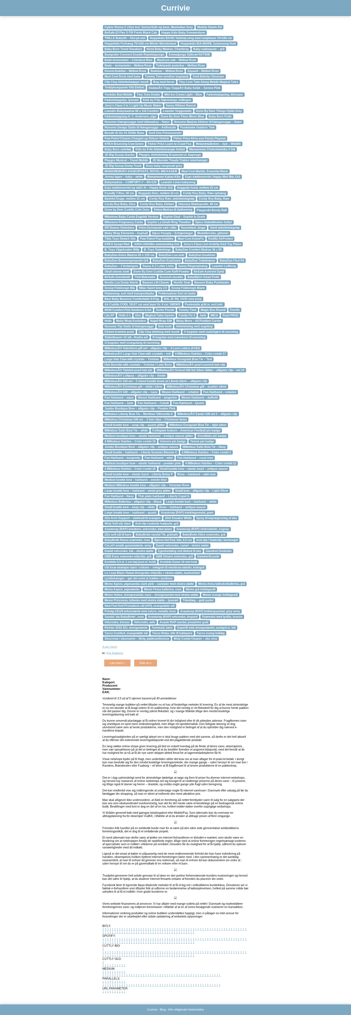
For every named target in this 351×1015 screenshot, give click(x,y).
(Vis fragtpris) (114, 653)
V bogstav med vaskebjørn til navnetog (211, 331)
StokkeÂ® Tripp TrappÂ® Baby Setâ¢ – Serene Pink (184, 87)
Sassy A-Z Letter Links (158, 266)
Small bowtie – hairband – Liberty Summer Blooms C (141, 452)
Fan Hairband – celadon (219, 392)
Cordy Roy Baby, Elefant (157, 204)
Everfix (235, 309)
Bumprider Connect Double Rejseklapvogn (134, 54)
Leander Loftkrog (224, 266)
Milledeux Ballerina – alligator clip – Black (133, 501)
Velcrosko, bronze (117, 622)
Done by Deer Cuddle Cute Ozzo (127, 209)
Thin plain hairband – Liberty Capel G (163, 496)
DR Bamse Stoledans (119, 227)
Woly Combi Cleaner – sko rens (195, 638)
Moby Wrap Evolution (131, 320)
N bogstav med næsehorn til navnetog (178, 337)
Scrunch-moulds (171, 277)
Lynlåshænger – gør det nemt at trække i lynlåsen (139, 578)
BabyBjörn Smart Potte (203, 277)
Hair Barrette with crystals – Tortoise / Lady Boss (138, 364)
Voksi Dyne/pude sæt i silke (158, 227)
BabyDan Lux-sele (171, 255)
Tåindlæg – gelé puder (198, 600)
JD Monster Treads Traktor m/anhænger (179, 160)
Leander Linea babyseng (178, 182)
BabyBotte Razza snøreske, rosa (127, 540)
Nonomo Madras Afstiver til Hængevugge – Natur (208, 121)
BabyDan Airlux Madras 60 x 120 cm (129, 255)
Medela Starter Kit (209, 27)
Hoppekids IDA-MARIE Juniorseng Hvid (208, 43)
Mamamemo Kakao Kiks (164, 176)
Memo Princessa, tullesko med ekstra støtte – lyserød (141, 600)
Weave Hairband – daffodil (199, 397)
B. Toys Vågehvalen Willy (122, 249)
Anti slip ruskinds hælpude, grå (156, 523)
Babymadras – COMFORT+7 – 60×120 (130, 182)
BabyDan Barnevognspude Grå (126, 260)
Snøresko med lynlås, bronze (222, 616)
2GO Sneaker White (178, 518)
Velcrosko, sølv (144, 622)
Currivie (175, 8)
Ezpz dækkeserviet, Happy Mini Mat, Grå (212, 176)
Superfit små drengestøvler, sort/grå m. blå (206, 627)
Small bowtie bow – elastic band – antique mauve (194, 468)
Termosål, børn (162, 627)
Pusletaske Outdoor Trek (197, 127)
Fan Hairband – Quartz (188, 403)
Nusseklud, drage (193, 227)
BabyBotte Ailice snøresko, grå (203, 534)
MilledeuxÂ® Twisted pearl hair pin (128, 370)
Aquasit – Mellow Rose (203, 71)
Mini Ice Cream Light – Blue (183, 94)
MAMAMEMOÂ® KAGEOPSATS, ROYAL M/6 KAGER (141, 171)
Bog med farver (164, 81)
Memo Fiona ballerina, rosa (162, 589)
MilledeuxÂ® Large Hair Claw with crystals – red (138, 353)
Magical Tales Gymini (159, 315)
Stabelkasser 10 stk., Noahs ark (126, 337)
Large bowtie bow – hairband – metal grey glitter (138, 490)
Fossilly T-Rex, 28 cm (119, 193)
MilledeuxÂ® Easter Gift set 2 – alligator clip (207, 414)
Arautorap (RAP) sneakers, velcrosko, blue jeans (138, 529)
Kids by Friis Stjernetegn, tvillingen (167, 100)
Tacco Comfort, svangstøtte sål (126, 633)
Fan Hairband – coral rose (195, 457)
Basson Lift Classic (155, 282)
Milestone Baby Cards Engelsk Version (131, 216)
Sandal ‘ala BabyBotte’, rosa (124, 616)
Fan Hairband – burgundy (122, 457)
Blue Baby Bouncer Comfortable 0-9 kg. (132, 298)
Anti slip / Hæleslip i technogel (217, 540)
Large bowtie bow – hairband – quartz (130, 512)
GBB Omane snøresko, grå (174, 556)
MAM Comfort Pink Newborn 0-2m (128, 309)
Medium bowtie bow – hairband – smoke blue (136, 479)
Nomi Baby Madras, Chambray (168, 49)
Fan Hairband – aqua (119, 397)
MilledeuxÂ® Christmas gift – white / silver (133, 386)
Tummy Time (187, 309)
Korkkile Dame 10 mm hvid (178, 561)
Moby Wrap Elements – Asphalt (126, 233)
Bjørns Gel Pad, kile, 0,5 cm (173, 540)
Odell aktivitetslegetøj (224, 227)
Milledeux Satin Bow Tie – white (126, 430)
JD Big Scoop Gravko (120, 154)
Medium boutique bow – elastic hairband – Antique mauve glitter (149, 435)
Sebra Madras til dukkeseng (173, 209)
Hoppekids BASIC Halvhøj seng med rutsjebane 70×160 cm (191, 38)
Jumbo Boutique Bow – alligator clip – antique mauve (141, 446)
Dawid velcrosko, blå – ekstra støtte (129, 551)
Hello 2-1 (125, 315)
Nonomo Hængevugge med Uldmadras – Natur (137, 121)
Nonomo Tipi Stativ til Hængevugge (129, 326)
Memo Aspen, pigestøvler (122, 589)
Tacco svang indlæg (211, 633)
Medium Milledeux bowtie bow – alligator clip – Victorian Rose (147, 485)
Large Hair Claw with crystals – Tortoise (132, 359)
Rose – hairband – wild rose (196, 474)
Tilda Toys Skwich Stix (120, 238)
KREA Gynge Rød (117, 244)
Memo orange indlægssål (220, 594)
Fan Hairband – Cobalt (153, 403)
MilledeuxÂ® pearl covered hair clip (200, 364)
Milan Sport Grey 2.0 (153, 288)
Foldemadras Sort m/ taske (177, 293)
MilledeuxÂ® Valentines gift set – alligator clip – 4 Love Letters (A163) (152, 348)
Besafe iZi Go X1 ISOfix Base (124, 132)
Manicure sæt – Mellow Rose (176, 60)
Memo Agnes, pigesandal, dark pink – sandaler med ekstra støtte (149, 583)
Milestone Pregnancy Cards (124, 222)
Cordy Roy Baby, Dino (120, 204)
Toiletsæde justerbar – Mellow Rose (180, 65)
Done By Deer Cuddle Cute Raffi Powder (161, 271)
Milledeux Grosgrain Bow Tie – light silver (197, 424)
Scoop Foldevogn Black (188, 288)
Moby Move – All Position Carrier (198, 320)
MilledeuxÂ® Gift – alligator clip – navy (131, 392)
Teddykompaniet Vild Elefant (124, 87)
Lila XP (109, 315)
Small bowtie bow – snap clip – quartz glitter (135, 424)
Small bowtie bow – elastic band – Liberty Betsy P (139, 474)
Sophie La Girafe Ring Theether (169, 222)
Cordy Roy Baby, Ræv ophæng (204, 193)
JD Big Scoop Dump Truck (123, 165)
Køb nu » (146, 662)
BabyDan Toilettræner (200, 260)
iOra (138, 315)
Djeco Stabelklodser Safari (213, 222)
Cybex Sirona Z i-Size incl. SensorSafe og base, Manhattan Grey (149, 27)
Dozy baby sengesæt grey (164, 165)
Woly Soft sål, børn (118, 523)
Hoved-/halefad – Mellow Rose (125, 71)
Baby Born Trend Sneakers (123, 49)
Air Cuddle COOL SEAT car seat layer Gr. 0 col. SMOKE (142, 304)
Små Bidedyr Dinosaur (208, 76)
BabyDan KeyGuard (166, 260)
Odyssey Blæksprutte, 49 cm (198, 204)
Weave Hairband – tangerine (157, 397)
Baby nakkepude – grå (208, 49)
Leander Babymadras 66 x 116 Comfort (131, 111)
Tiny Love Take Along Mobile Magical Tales (208, 81)
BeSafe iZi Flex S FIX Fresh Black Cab (131, 32)
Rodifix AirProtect (220, 238)
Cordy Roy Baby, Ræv (214, 198)
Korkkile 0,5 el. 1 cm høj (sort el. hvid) (130, 561)
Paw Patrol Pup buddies (156, 238)
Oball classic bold (117, 271)
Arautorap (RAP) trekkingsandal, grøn (187, 512)
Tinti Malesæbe (145, 277)
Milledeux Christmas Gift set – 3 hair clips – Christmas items (146, 419)
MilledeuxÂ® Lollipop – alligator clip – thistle (135, 375)
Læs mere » (117, 662)
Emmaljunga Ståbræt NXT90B (189, 54)
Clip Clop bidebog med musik (159, 331)
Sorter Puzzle (165, 309)
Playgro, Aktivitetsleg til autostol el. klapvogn (170, 154)
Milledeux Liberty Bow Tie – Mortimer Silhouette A (139, 414)
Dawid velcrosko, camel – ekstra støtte (182, 545)
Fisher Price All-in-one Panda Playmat (199, 138)
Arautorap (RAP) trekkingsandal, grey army (210, 611)
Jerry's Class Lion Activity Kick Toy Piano (212, 244)
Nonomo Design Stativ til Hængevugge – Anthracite (140, 127)
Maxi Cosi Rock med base (122, 76)
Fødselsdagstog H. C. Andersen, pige (130, 116)
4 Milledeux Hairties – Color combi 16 (130, 441)
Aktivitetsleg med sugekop (194, 326)
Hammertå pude (208, 556)
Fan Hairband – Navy (119, 496)
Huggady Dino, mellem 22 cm (158, 193)
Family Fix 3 (187, 315)
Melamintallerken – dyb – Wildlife (218, 143)
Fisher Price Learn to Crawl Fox (169, 143)
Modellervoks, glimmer (213, 233)
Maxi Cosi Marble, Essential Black (205, 171)
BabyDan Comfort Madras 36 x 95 (198, 249)
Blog (163, 1009)
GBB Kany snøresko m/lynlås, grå (128, 556)
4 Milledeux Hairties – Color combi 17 (200, 353)
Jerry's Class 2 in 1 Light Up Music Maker (133, 105)
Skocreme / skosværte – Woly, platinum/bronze (137, 638)
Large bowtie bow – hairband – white (191, 501)
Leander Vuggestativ (177, 111)
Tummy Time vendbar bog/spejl (166, 76)
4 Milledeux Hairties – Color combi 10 (130, 468)
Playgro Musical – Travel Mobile (126, 160)
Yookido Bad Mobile (118, 94)
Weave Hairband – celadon (180, 392)
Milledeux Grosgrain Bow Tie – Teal (187, 359)
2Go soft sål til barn (118, 534)
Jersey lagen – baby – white (124, 176)
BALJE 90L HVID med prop (183, 298)
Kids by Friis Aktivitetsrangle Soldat (160, 149)
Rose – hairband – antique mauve (182, 507)
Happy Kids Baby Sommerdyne (183, 32)
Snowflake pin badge (212, 435)
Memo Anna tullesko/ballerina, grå (221, 583)
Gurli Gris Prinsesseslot (165, 132)
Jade (202, 315)
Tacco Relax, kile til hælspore (172, 633)
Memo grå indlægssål (200, 589)
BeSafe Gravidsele (117, 277)
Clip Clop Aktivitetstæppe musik (127, 81)
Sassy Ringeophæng (192, 266)
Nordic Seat (182, 282)
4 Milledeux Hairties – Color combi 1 (206, 452)
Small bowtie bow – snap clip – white (130, 507)
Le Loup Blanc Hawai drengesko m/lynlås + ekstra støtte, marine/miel (152, 572)
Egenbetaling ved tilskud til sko (179, 551)
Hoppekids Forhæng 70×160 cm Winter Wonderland (140, 43)
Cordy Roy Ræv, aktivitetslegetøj (171, 198)
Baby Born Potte (220, 116)
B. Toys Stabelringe (157, 249)
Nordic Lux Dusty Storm (121, 282)
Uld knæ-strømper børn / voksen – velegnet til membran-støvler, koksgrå (154, 567)
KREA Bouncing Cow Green (124, 143)
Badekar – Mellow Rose (167, 71)
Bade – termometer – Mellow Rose (128, 65)
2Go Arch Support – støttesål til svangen (133, 518)
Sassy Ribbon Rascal (181, 105)
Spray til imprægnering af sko (216, 518)
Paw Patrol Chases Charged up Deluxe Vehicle (137, 138)
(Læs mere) (109, 646)
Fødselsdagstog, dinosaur (224, 94)
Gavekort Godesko (219, 551)
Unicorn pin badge (173, 441)
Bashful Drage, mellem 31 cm (125, 198)
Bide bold (164, 326)
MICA (214, 315)
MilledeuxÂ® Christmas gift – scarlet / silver (197, 386)
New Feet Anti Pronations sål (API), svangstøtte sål (140, 605)
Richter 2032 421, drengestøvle (126, 627)
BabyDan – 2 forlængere (121, 266)
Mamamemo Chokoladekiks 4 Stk (212, 149)
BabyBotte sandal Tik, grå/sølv (157, 534)
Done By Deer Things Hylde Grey (219, 111)
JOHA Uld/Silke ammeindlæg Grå (156, 244)
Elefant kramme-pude (119, 331)
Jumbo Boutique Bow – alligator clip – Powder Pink (140, 408)
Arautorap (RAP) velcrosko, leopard (173, 616)
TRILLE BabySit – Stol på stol (125, 38)
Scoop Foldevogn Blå (120, 288)
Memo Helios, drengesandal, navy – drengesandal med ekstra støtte (151, 594)
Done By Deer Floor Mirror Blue (182, 116)
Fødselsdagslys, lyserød (122, 100)
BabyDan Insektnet (202, 255)
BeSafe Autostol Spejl (209, 271)
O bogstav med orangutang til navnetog (132, 342)
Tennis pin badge (202, 441)
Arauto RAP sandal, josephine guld (184, 622)
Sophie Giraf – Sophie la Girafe (184, 216)
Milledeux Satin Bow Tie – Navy (204, 446)
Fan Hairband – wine (159, 457)
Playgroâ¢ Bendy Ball (212, 210)
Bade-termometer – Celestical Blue (128, 60)
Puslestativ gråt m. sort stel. (204, 304)
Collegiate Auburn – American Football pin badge (186, 430)
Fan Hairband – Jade (119, 403)
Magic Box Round (213, 309)
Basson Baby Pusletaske (211, 282)
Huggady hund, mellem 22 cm (197, 187)
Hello (108, 320)
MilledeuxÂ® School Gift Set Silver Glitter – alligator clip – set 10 (200, 370)
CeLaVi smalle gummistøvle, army (128, 545)
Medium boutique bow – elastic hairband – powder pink (143, 463)
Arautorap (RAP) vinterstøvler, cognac (202, 529)
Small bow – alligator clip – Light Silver (201, 490)
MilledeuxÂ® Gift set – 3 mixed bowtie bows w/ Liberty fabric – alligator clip (156, 381)
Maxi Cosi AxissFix (191, 238)
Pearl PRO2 (230, 315)
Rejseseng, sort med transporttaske (129, 293)
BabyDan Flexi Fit (232, 260)
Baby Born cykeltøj (118, 149)
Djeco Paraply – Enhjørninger (172, 233)
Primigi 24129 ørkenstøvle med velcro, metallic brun (140, 611)
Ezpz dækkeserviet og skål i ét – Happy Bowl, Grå (139, 187)
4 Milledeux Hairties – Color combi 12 (210, 463)
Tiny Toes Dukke (148, 94)
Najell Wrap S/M (161, 320)
